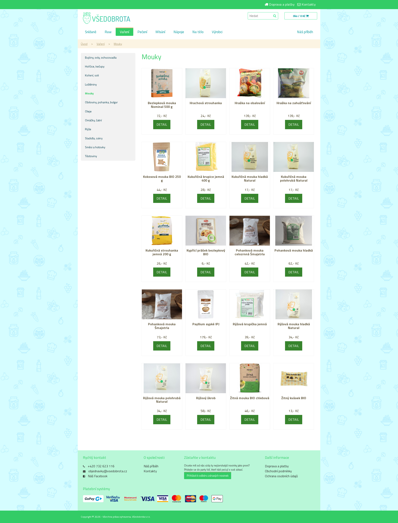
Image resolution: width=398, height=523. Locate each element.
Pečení (142, 32)
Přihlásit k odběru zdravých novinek (207, 476)
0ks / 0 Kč (299, 16)
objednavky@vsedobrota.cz (107, 471)
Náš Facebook (97, 476)
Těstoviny (91, 156)
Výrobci (217, 32)
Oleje (88, 111)
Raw (108, 32)
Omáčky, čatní (93, 120)
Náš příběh (305, 32)
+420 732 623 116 (101, 466)
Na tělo (198, 32)
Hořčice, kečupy (94, 66)
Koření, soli (92, 75)
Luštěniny (91, 84)
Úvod (84, 44)
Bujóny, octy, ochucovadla (100, 57)
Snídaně (90, 32)
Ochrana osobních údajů (281, 476)
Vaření (124, 32)
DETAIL (162, 124)
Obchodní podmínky (278, 471)
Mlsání (160, 32)
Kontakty (309, 4)
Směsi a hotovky (95, 147)
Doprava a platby (282, 4)
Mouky (118, 44)
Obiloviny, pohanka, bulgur (101, 102)
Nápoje (179, 32)
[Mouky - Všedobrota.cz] (106, 18)
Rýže (88, 129)
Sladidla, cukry (94, 138)
